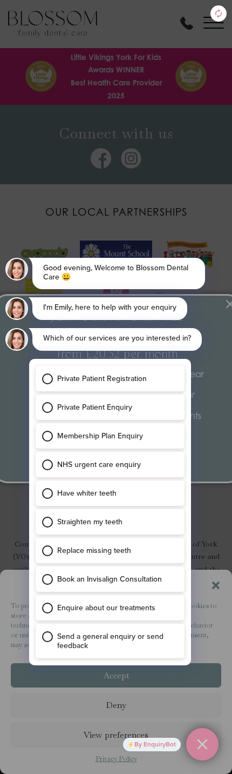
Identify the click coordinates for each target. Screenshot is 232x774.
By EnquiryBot (155, 744)
